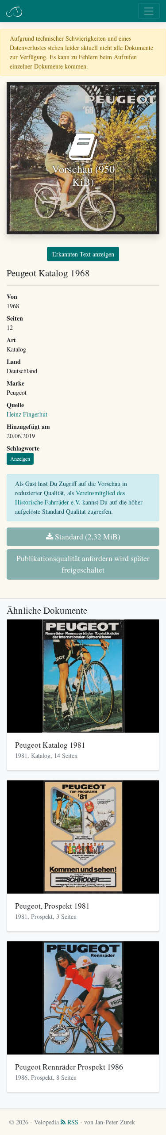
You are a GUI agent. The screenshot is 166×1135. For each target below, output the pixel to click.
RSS (72, 1122)
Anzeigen (20, 458)
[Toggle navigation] (149, 11)
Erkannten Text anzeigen (83, 254)
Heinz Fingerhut (27, 414)
